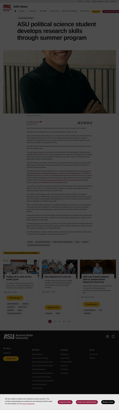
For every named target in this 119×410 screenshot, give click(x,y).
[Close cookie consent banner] (115, 397)
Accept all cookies (65, 402)
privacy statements (28, 403)
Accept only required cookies (86, 402)
